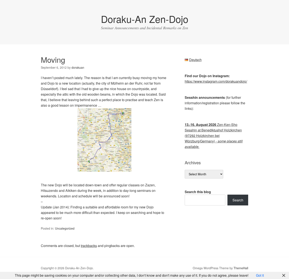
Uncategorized (64, 228)
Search (238, 200)
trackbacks (89, 245)
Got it (260, 275)
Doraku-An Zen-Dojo (144, 19)
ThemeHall (241, 268)
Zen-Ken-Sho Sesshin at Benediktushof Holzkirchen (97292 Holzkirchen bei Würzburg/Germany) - (214, 135)
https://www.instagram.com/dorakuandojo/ (216, 81)
